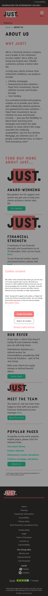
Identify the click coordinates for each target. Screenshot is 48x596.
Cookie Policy (13, 303)
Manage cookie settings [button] (24, 327)
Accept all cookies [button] (24, 314)
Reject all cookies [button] (24, 321)
